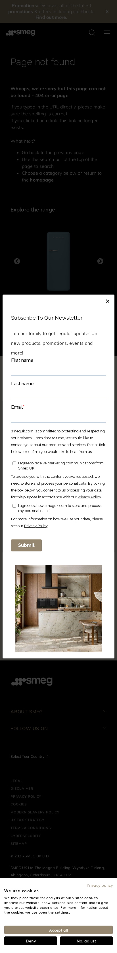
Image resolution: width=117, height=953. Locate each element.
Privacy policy (100, 885)
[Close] (107, 300)
